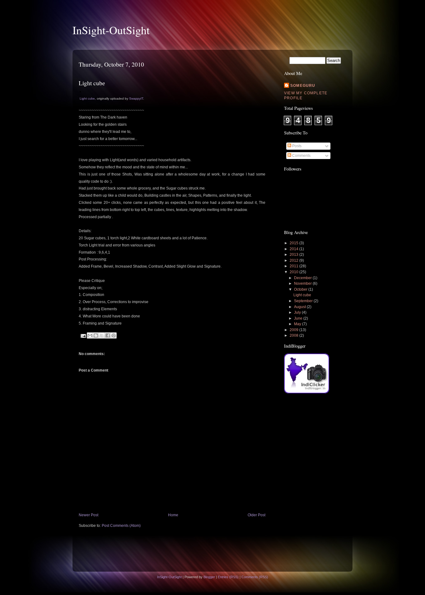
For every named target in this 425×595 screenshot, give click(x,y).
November (303, 283)
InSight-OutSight (111, 29)
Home (173, 515)
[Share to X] (102, 335)
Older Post (256, 515)
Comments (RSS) (254, 577)
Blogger (209, 577)
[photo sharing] (80, 91)
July (298, 312)
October (301, 289)
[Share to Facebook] (108, 335)
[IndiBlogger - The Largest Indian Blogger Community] (306, 392)
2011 (294, 266)
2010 (294, 272)
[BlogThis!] (96, 335)
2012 (294, 260)
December (303, 278)
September (304, 301)
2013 (294, 254)
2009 (294, 330)
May (298, 324)
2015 (294, 243)
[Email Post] (83, 335)
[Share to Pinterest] (113, 335)
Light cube (87, 98)
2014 (294, 249)
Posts (296, 146)
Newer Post (88, 515)
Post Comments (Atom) (121, 525)
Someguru (302, 85)
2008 (294, 335)
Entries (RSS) (228, 577)
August (300, 307)
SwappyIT (136, 98)
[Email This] (90, 335)
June (298, 318)
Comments (301, 155)
